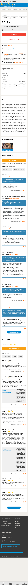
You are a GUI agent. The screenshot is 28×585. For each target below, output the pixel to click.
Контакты (3, 527)
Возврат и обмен (5, 530)
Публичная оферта (6, 532)
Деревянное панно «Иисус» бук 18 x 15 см (17, 9)
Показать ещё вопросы (14, 332)
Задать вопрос (14, 160)
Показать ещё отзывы (13, 507)
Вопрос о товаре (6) (7, 169)
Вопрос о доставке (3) (19, 169)
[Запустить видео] (7, 146)
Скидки (17, 530)
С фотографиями (6, 356)
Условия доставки (6, 523)
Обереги (17, 525)
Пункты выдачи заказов (10, 546)
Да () (24, 190)
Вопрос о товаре (13, 254)
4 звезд (20, 356)
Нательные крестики (20, 527)
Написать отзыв (14, 348)
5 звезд (14, 356)
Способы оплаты (5, 525)
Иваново (5, 1)
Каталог (3, 9)
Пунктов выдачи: (13, 1)
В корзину (14, 34)
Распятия (17, 523)
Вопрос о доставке (14, 176)
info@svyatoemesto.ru (9, 542)
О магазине (4, 521)
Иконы (17, 521)
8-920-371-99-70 (7, 537)
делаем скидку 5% (18, 62)
